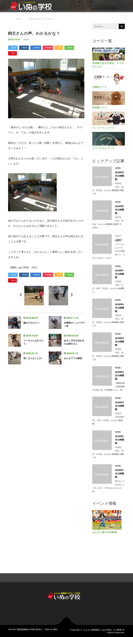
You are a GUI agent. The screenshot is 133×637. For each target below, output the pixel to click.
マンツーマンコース (103, 127)
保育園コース (99, 107)
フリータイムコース (103, 148)
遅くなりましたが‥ (33, 358)
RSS (122, 577)
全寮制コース (99, 87)
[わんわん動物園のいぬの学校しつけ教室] (32, 5)
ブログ (26, 39)
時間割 (118, 168)
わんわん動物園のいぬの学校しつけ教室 (102, 629)
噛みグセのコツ (31, 322)
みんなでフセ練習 (73, 358)
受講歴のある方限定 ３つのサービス (108, 65)
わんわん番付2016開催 (104, 532)
